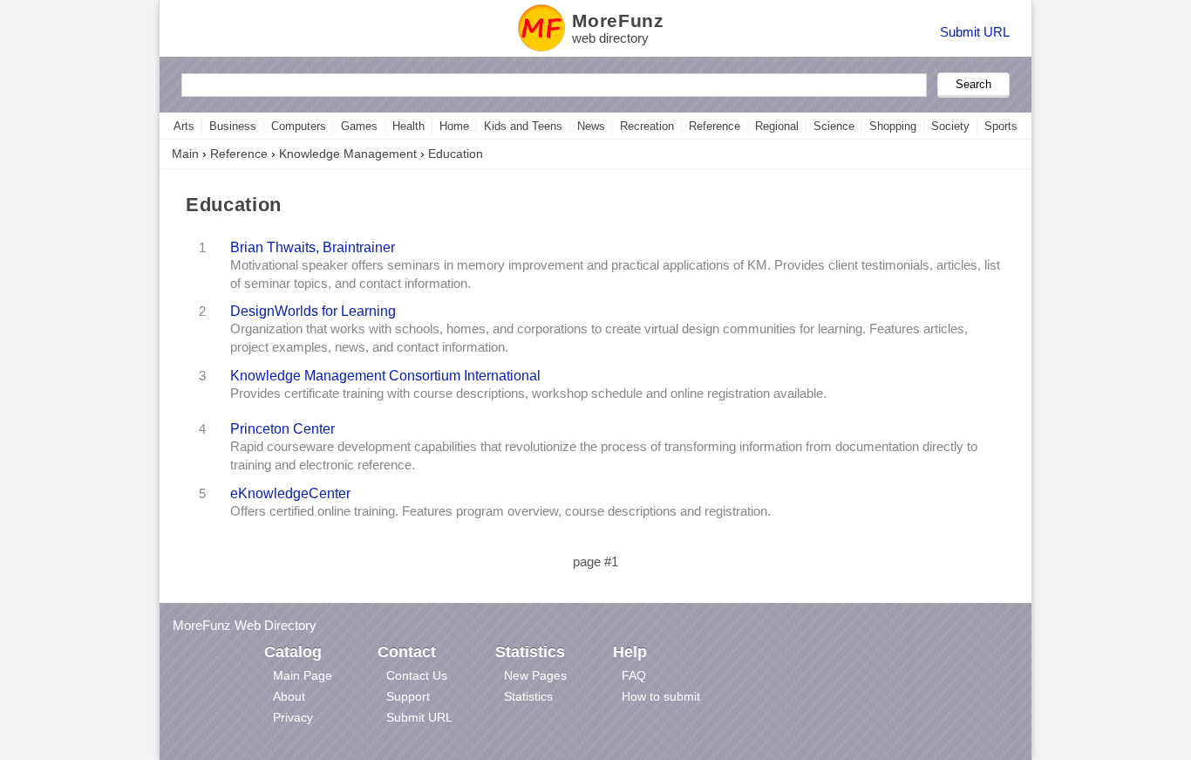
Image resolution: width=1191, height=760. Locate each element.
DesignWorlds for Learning (313, 310)
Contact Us (416, 675)
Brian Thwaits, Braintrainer (312, 247)
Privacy (293, 717)
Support (408, 696)
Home (454, 126)
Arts (184, 126)
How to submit (661, 696)
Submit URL (975, 31)
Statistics (528, 696)
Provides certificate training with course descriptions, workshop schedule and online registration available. (528, 394)
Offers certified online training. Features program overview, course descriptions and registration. (500, 511)
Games (359, 126)
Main (185, 154)
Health (408, 126)
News (591, 126)
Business (232, 126)
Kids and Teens (523, 126)
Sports (1000, 126)
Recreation (647, 126)
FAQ (634, 675)
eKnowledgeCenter (290, 493)
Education (455, 154)
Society (950, 126)
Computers (298, 126)
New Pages (535, 675)
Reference (714, 126)
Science (833, 126)
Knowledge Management (348, 154)
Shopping (892, 126)
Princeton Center (282, 428)
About (289, 696)
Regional (777, 126)
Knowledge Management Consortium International (385, 375)
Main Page (302, 675)
